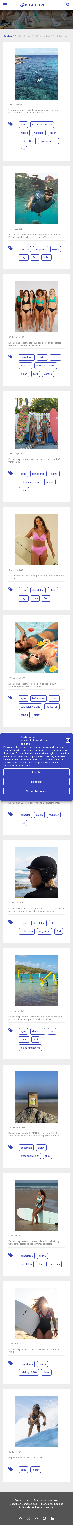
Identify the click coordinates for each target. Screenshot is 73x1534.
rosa (35, 598)
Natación (39, 132)
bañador (25, 814)
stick (47, 1155)
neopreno (40, 249)
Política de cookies (18, 797)
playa (24, 257)
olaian (53, 132)
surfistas (55, 1264)
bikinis (42, 357)
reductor (54, 814)
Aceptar (36, 772)
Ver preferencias (36, 791)
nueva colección (45, 365)
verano (48, 373)
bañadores (27, 357)
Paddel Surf (27, 140)
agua (23, 124)
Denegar (36, 781)
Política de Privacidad (40, 797)
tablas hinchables (30, 1047)
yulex (46, 257)
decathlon (38, 590)
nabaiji (24, 132)
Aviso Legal (58, 797)
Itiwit (52, 1031)
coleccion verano (42, 124)
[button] (68, 740)
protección (27, 931)
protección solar (30, 1155)
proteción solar (48, 140)
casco (24, 923)
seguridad (44, 931)
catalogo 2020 (29, 1372)
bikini (23, 590)
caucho (25, 249)
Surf (23, 149)
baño (23, 1469)
